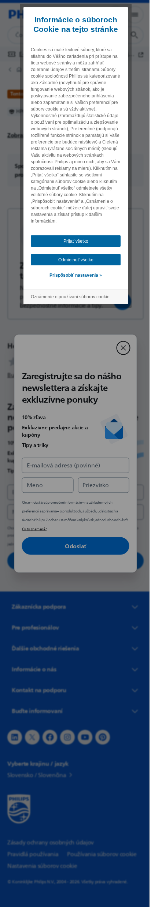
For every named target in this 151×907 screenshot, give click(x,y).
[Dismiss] (120, 348)
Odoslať (73, 546)
